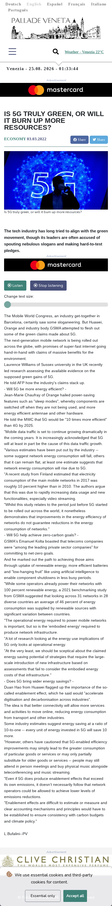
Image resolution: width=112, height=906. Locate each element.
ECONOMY (15, 139)
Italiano (99, 4)
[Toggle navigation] (12, 51)
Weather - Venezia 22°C (84, 52)
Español (55, 4)
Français (76, 4)
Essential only (43, 895)
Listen (17, 285)
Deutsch (13, 4)
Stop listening (50, 285)
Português (18, 10)
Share (81, 140)
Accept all (75, 895)
